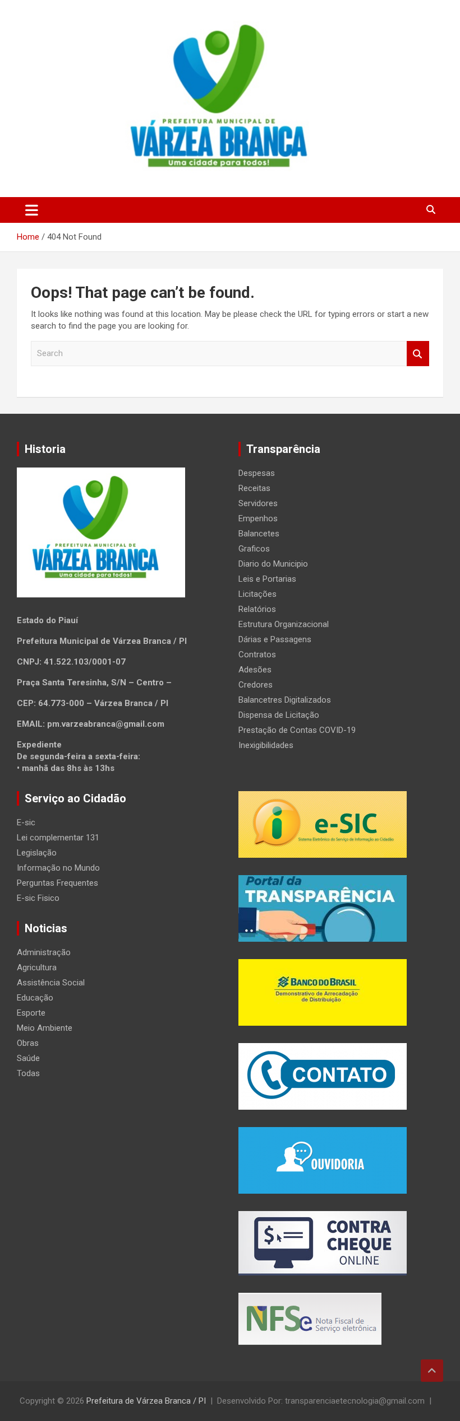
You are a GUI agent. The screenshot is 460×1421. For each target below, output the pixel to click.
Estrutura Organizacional (283, 624)
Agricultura (37, 967)
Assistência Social (51, 983)
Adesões (255, 670)
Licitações (257, 594)
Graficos (254, 549)
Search (418, 353)
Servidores (258, 503)
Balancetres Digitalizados (284, 700)
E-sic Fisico (38, 898)
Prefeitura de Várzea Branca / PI (146, 1401)
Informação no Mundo (58, 868)
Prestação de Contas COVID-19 (297, 730)
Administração (44, 952)
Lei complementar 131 (58, 838)
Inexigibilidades (265, 745)
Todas (28, 1073)
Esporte (31, 1013)
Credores (255, 685)
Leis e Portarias (267, 579)
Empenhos (258, 518)
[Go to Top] (432, 1370)
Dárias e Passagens (274, 639)
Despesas (256, 473)
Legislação (37, 853)
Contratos (257, 654)
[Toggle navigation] (32, 210)
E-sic (26, 822)
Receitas (254, 488)
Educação (35, 998)
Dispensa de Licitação (278, 715)
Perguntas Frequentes (57, 883)
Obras (28, 1043)
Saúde (28, 1058)
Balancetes (258, 534)
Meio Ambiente (44, 1028)
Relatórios (257, 609)
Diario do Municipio (273, 564)
